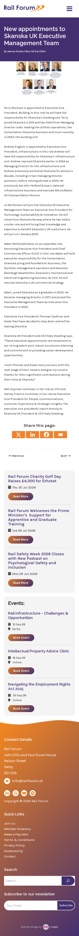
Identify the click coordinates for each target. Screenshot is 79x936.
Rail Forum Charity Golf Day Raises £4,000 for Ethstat (34, 478)
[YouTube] (24, 793)
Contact (10, 856)
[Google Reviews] (16, 793)
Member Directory (17, 829)
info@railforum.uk (27, 781)
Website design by (31, 926)
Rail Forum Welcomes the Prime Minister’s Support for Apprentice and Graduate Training (38, 517)
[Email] (60, 434)
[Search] (68, 881)
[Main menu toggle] (69, 8)
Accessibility (13, 851)
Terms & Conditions (19, 840)
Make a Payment (16, 834)
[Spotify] (33, 793)
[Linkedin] (32, 434)
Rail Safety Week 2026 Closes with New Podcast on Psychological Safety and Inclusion (36, 561)
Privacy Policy (14, 845)
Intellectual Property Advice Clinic (38, 651)
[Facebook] (46, 434)
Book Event (21, 637)
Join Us (9, 823)
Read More (20, 496)
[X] (18, 434)
